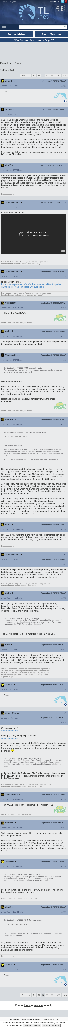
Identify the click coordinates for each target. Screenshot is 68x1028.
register (38, 1005)
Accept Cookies (32, 1025)
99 (52, 76)
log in (27, 1005)
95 (34, 76)
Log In (4, 2)
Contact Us (53, 1019)
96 (39, 76)
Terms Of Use (41, 1019)
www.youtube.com (10, 730)
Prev (23, 76)
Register (13, 2)
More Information (51, 1025)
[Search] (65, 27)
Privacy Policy (28, 1019)
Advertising (15, 1019)
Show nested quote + (16, 437)
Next (65, 76)
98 (47, 76)
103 (58, 76)
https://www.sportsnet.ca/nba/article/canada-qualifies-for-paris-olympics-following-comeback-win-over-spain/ (31, 285)
